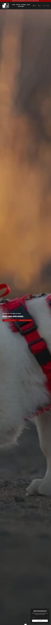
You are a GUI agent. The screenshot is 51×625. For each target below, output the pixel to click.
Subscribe (40, 620)
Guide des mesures (21, 6)
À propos (13, 4)
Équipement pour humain (25, 320)
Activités (28, 4)
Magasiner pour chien (9, 320)
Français (39, 5)
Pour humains (23, 4)
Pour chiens (18, 4)
